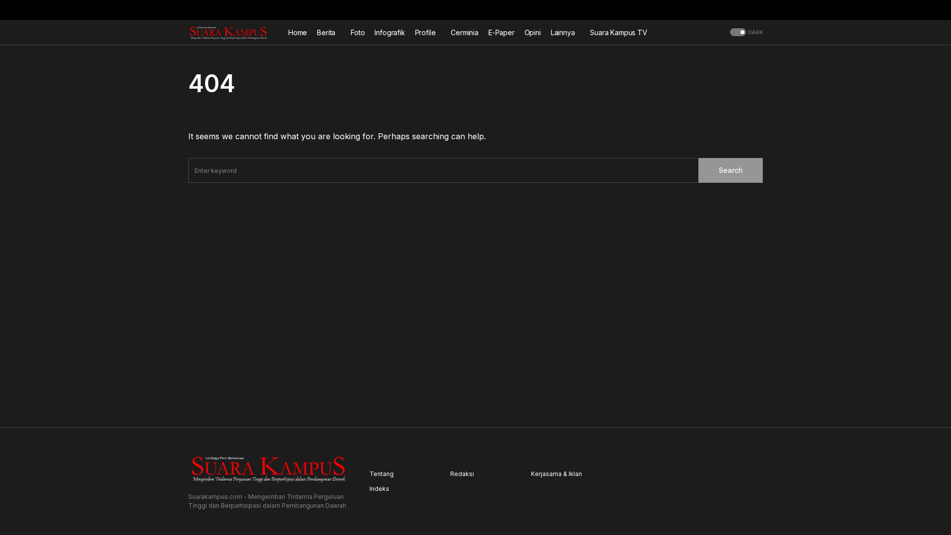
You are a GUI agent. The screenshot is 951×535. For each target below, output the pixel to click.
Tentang (382, 474)
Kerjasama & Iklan (556, 474)
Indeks (379, 488)
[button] (760, 10)
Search (731, 170)
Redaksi (462, 474)
